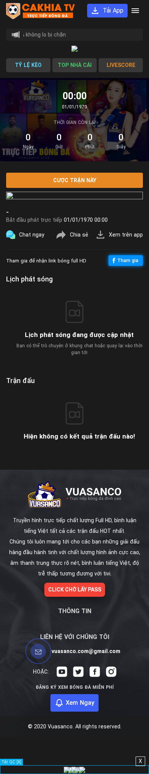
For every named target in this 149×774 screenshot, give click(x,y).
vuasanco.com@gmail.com (86, 651)
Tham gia (127, 260)
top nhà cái (75, 65)
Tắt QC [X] (11, 762)
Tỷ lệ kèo (28, 65)
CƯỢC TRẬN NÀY (74, 180)
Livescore (121, 65)
